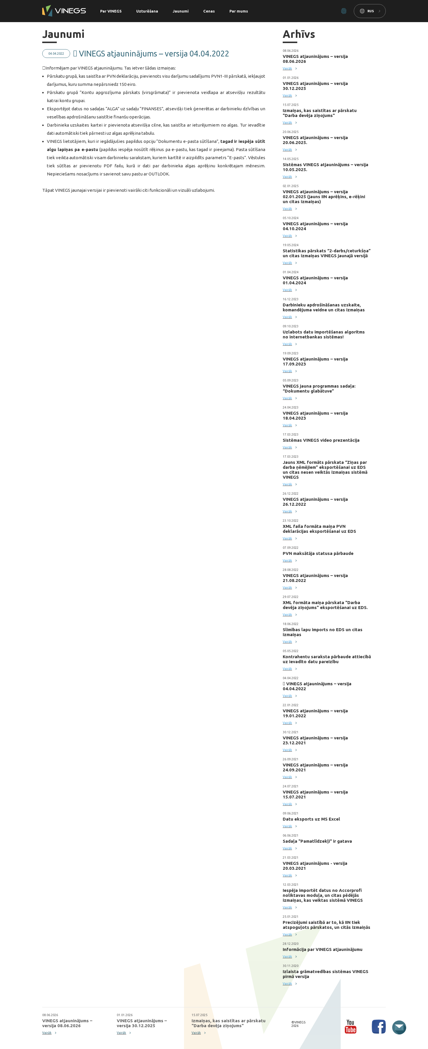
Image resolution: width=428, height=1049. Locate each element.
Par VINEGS (111, 11)
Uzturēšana (147, 11)
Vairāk (287, 68)
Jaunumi (181, 11)
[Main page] (64, 11)
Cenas (209, 11)
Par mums (238, 11)
